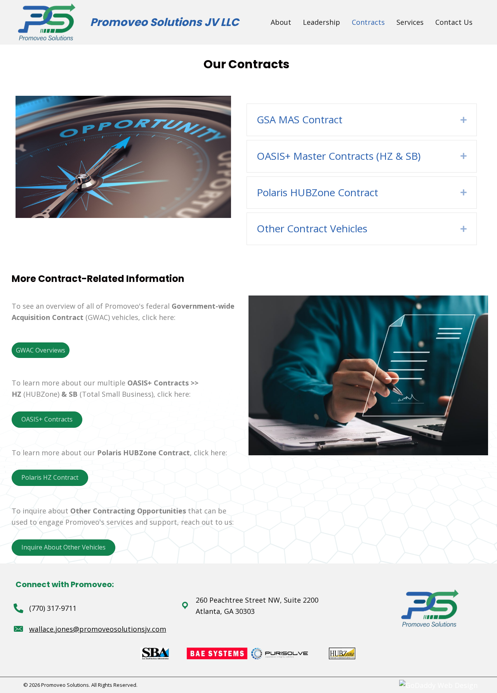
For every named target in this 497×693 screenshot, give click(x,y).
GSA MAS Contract (299, 119)
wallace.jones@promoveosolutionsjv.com (97, 629)
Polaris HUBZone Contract (317, 192)
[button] (41, 350)
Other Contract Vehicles (312, 228)
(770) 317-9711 (52, 608)
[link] (281, 22)
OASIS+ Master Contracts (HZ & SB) (339, 156)
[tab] (361, 120)
